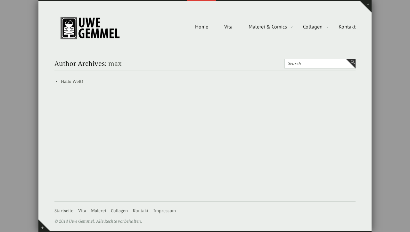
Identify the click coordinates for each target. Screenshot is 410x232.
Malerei (98, 210)
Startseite (63, 210)
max (115, 64)
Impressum (164, 210)
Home (201, 26)
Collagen (313, 26)
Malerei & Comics (268, 26)
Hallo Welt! (72, 81)
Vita (228, 26)
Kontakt (347, 26)
